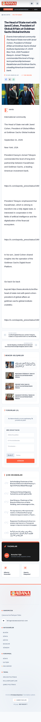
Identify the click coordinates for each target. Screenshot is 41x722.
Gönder (20, 461)
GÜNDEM (6, 647)
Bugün (5, 632)
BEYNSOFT (23, 704)
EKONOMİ (6, 644)
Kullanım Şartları (10, 681)
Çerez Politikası (9, 684)
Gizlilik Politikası (10, 677)
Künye (5, 658)
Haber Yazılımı (21, 700)
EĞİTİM (5, 640)
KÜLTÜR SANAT (17, 14)
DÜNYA (5, 636)
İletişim (6, 662)
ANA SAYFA (6, 14)
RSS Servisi (7, 666)
